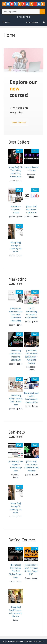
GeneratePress (38, 641)
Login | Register (32, 22)
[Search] (42, 11)
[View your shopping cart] (43, 22)
